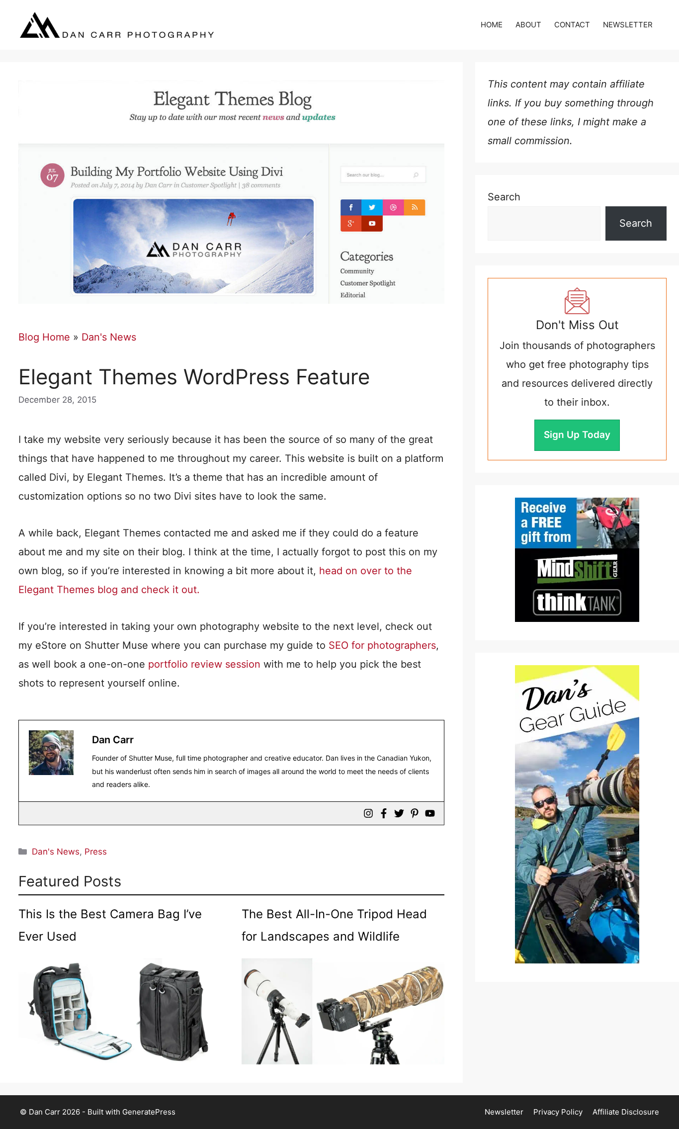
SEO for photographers (382, 645)
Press (96, 852)
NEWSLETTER (628, 24)
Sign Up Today (577, 434)
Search (504, 197)
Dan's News (109, 337)
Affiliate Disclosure (626, 1112)
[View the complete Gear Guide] (577, 814)
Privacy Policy (558, 1112)
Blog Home (44, 337)
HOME (492, 24)
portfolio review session (204, 664)
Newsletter (504, 1112)
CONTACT (572, 24)
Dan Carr (113, 740)
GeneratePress (148, 1112)
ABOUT (528, 24)
